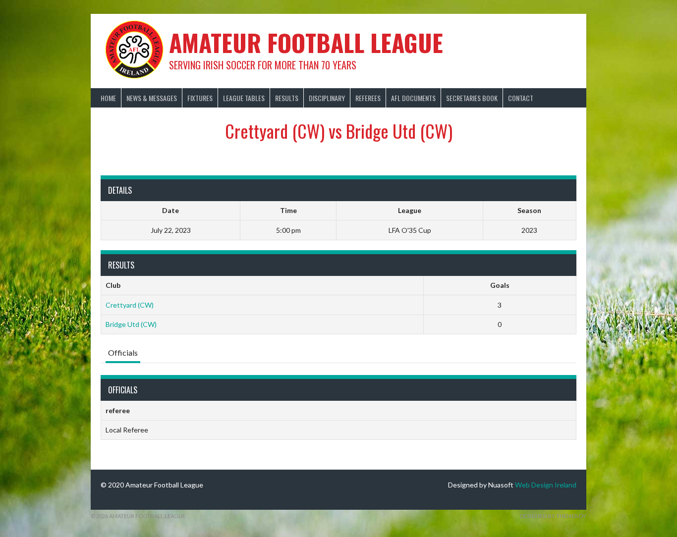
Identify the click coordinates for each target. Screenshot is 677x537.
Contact (520, 98)
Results (286, 98)
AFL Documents (413, 98)
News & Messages (151, 98)
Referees (368, 98)
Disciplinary (327, 98)
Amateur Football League (306, 42)
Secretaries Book (472, 98)
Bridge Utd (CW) (131, 324)
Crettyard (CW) (130, 305)
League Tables (244, 98)
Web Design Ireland (545, 485)
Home (108, 98)
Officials (123, 352)
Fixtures (200, 98)
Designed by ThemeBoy (553, 516)
